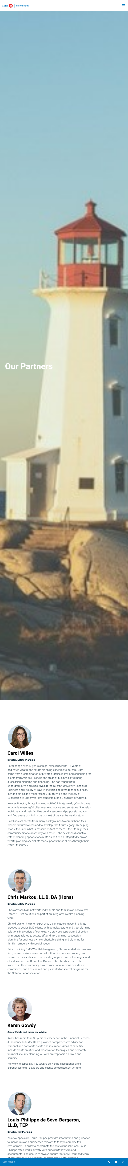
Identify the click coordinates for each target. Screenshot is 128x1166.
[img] (64, 350)
